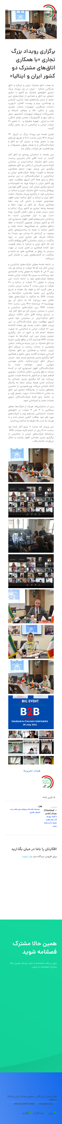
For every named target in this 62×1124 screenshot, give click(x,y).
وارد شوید (27, 856)
